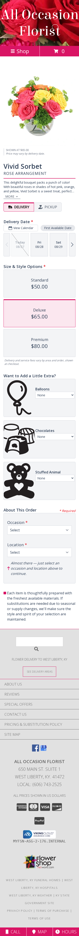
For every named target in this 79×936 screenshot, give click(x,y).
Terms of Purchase (52, 911)
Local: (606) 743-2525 (39, 784)
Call (14, 932)
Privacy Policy (19, 911)
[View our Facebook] (35, 750)
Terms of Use (39, 918)
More (9, 196)
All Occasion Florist (40, 23)
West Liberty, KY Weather (30, 895)
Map (41, 932)
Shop (23, 51)
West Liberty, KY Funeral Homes (33, 880)
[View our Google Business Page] (43, 750)
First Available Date (58, 228)
